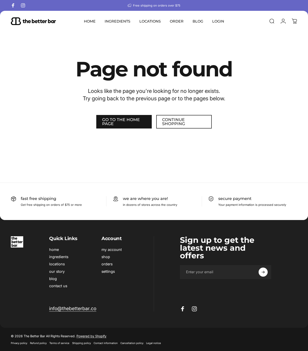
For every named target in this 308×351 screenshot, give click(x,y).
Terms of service (59, 343)
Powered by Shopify (91, 336)
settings (108, 271)
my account (111, 249)
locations (57, 264)
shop (105, 257)
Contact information (106, 343)
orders (107, 264)
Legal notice (153, 343)
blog (53, 278)
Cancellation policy (131, 343)
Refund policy (38, 343)
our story (57, 271)
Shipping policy (81, 343)
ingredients (58, 257)
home (54, 249)
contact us (58, 286)
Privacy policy (19, 343)
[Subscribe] (263, 272)
